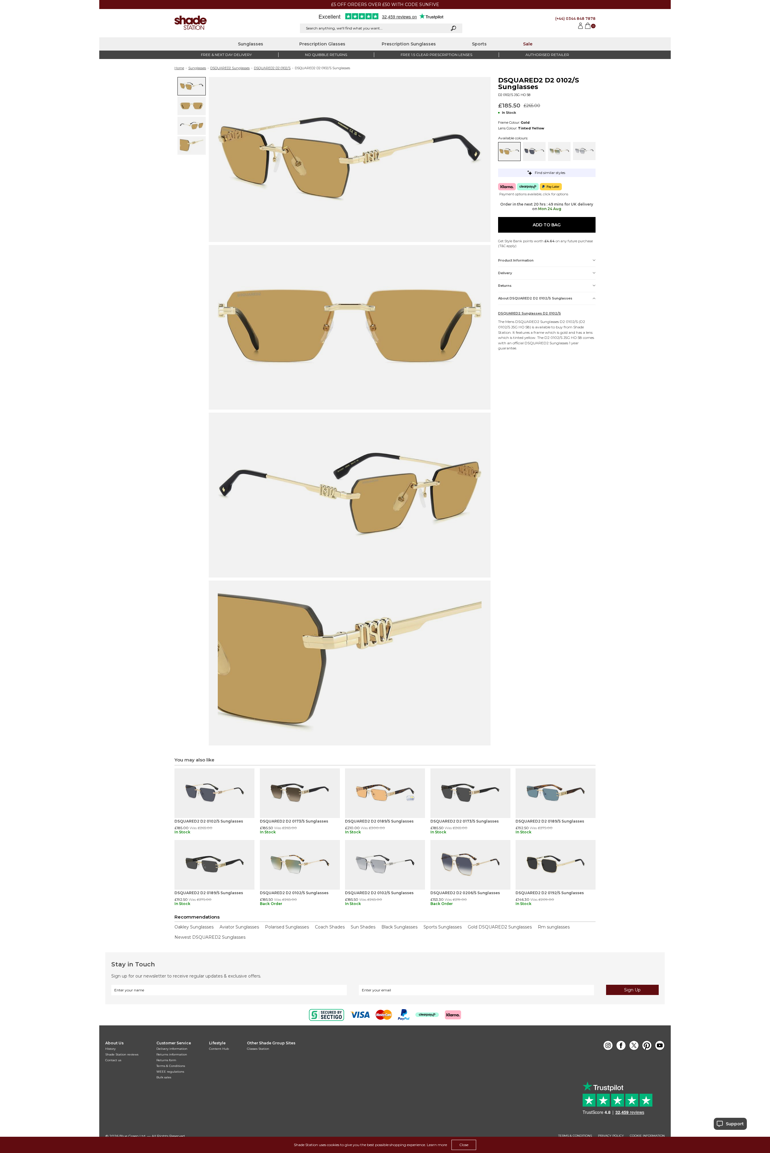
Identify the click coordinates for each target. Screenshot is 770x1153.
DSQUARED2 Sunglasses (230, 68)
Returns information (171, 1054)
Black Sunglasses (399, 927)
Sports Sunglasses (443, 927)
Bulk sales (163, 1077)
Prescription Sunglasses (409, 44)
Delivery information (171, 1049)
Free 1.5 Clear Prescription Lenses (436, 54)
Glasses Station (258, 1049)
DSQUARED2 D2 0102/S (272, 68)
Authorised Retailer (547, 54)
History (110, 1049)
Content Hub (219, 1049)
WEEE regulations (170, 1072)
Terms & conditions (575, 1135)
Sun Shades (363, 927)
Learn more (437, 1144)
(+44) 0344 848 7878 (575, 18)
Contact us (113, 1060)
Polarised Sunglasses (287, 927)
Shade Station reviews (121, 1054)
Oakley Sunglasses (194, 927)
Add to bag (547, 225)
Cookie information (647, 1135)
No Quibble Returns (326, 54)
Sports (479, 44)
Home (179, 68)
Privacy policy (611, 1135)
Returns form (166, 1060)
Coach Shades (330, 927)
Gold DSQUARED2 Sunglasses (500, 927)
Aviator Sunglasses (239, 927)
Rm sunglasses (554, 927)
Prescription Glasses (322, 44)
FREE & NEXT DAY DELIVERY (226, 54)
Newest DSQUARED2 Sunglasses (209, 937)
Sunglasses (250, 44)
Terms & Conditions (170, 1066)
